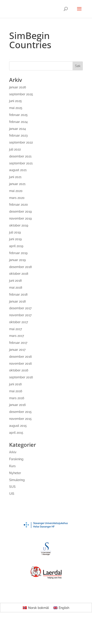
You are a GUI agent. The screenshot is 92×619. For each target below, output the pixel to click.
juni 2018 (15, 280)
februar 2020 (18, 204)
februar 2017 (18, 342)
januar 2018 (17, 301)
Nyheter (15, 473)
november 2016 (20, 363)
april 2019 (16, 246)
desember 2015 (20, 412)
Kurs (12, 466)
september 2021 (21, 163)
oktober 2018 (18, 273)
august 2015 (18, 425)
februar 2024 (18, 122)
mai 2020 (16, 191)
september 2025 (21, 94)
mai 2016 (15, 391)
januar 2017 (17, 349)
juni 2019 (15, 239)
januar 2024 (17, 129)
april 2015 (16, 432)
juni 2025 (15, 101)
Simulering (17, 480)
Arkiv (13, 452)
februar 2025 (18, 115)
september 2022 (21, 142)
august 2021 (18, 170)
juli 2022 (15, 149)
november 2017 (20, 315)
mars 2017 (16, 336)
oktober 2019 (18, 225)
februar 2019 (18, 253)
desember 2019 (20, 211)
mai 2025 (15, 108)
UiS (11, 493)
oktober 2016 (18, 370)
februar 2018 (18, 294)
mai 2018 (15, 287)
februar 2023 (18, 135)
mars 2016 (16, 398)
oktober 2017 (18, 322)
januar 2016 (17, 405)
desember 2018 (20, 267)
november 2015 (20, 419)
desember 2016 (20, 356)
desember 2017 (20, 308)
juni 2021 (15, 177)
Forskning (16, 459)
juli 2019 (15, 232)
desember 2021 (20, 156)
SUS (12, 486)
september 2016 (21, 377)
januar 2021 (17, 184)
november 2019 (20, 218)
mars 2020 (17, 198)
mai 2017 (15, 329)
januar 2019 (17, 260)
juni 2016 (15, 384)
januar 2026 (17, 87)
